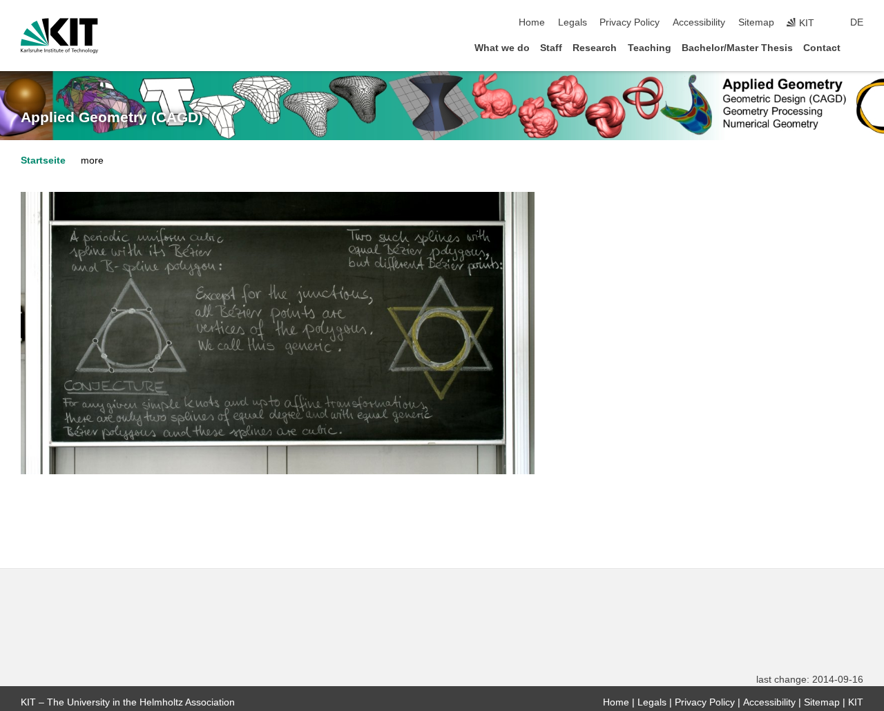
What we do (502, 48)
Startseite (43, 160)
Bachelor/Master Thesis (737, 48)
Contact (821, 48)
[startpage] (859, 47)
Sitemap (756, 22)
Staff (551, 48)
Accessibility (699, 22)
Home (532, 22)
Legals (572, 22)
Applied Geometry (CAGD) (112, 117)
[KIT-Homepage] (59, 36)
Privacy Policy (629, 22)
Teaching (649, 48)
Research (595, 48)
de (856, 22)
